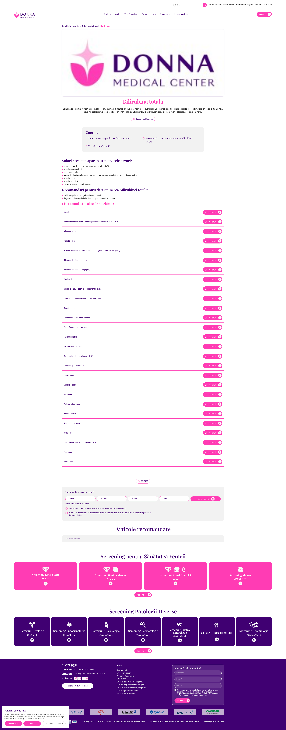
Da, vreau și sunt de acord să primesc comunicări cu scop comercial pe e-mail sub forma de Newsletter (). (110, 514)
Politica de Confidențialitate (197, 695)
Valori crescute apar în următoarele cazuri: (110, 138)
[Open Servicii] (110, 14)
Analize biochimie (93, 26)
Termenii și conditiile (112, 508)
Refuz (32, 723)
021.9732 (71, 664)
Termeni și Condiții (88, 722)
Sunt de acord (13, 723)
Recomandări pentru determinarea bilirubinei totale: (169, 140)
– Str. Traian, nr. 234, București (78, 669)
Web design (208, 722)
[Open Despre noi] (169, 14)
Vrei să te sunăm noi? (99, 146)
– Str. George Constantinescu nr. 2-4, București (83, 674)
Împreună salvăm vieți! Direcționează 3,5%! (129, 722)
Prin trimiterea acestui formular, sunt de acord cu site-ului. (97, 508)
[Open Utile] (155, 14)
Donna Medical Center (69, 26)
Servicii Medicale (82, 26)
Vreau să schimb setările (53, 723)
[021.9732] (63, 665)
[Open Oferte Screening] (138, 14)
